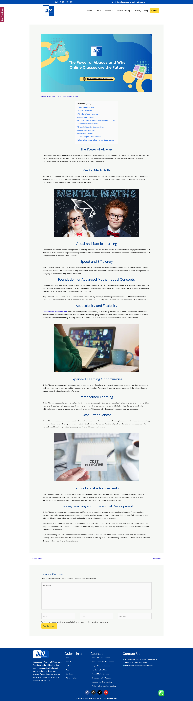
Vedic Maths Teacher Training (104, 686)
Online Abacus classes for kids (55, 311)
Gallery (138, 10)
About (98, 10)
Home (89, 10)
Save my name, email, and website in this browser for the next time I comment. (76, 622)
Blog (146, 10)
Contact (154, 11)
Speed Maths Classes (100, 674)
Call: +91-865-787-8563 (64, 2)
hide (88, 104)
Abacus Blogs (63, 96)
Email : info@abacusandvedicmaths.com (128, 2)
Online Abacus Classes (101, 658)
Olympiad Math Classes (101, 678)
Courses (107, 10)
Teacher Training (123, 10)
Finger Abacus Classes (101, 666)
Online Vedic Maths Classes (103, 662)
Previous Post (36, 558)
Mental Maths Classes (100, 670)
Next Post (158, 558)
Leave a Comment (48, 96)
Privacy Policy (71, 678)
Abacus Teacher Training (102, 682)
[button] (108, 10)
